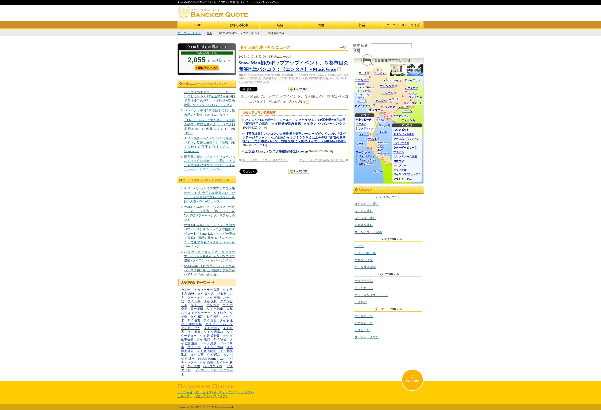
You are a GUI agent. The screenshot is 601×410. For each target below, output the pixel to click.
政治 (321, 25)
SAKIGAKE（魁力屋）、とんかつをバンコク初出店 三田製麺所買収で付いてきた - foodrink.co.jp (209, 270)
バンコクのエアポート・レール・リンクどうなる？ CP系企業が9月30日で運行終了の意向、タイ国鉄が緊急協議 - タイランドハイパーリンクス (294, 121)
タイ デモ (194, 347)
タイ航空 (220, 313)
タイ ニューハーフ (219, 324)
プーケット (195, 297)
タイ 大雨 (197, 354)
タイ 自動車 (215, 309)
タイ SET (196, 316)
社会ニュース (280, 56)
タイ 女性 (226, 320)
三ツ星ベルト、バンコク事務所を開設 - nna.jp (276, 151)
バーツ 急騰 (208, 343)
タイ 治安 (203, 339)
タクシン (197, 305)
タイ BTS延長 (206, 351)
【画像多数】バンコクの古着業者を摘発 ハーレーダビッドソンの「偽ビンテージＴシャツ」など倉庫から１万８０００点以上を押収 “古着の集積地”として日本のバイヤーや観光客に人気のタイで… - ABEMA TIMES (294, 137)
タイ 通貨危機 (209, 335)
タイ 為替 (206, 362)
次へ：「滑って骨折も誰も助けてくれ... (322, 160)
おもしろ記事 (239, 25)
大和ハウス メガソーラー (207, 310)
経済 (280, 25)
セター (185, 290)
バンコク (213, 305)
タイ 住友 (193, 320)
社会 (362, 25)
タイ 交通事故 (213, 332)
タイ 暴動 (194, 332)
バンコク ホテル (204, 392)
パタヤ (222, 293)
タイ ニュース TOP (189, 33)
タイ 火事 (194, 301)
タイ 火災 (210, 301)
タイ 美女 (209, 320)
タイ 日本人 (205, 293)
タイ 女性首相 (191, 324)
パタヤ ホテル (225, 392)
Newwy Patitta (207, 358)
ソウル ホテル (245, 392)
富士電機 (197, 309)
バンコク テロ (212, 366)
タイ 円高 (213, 297)
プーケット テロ (206, 370)
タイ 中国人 (212, 328)
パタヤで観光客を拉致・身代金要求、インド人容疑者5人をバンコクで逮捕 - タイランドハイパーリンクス (209, 256)
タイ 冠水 (213, 354)
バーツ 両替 (184, 392)
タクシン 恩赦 (213, 347)
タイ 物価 (220, 339)
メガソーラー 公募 (207, 290)
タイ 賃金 (213, 316)
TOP (198, 25)
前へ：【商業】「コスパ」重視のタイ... (265, 160)
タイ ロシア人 (190, 328)
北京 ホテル (201, 396)
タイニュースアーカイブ (403, 25)
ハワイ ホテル (219, 396)
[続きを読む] (296, 101)
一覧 (343, 47)
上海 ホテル (184, 396)
